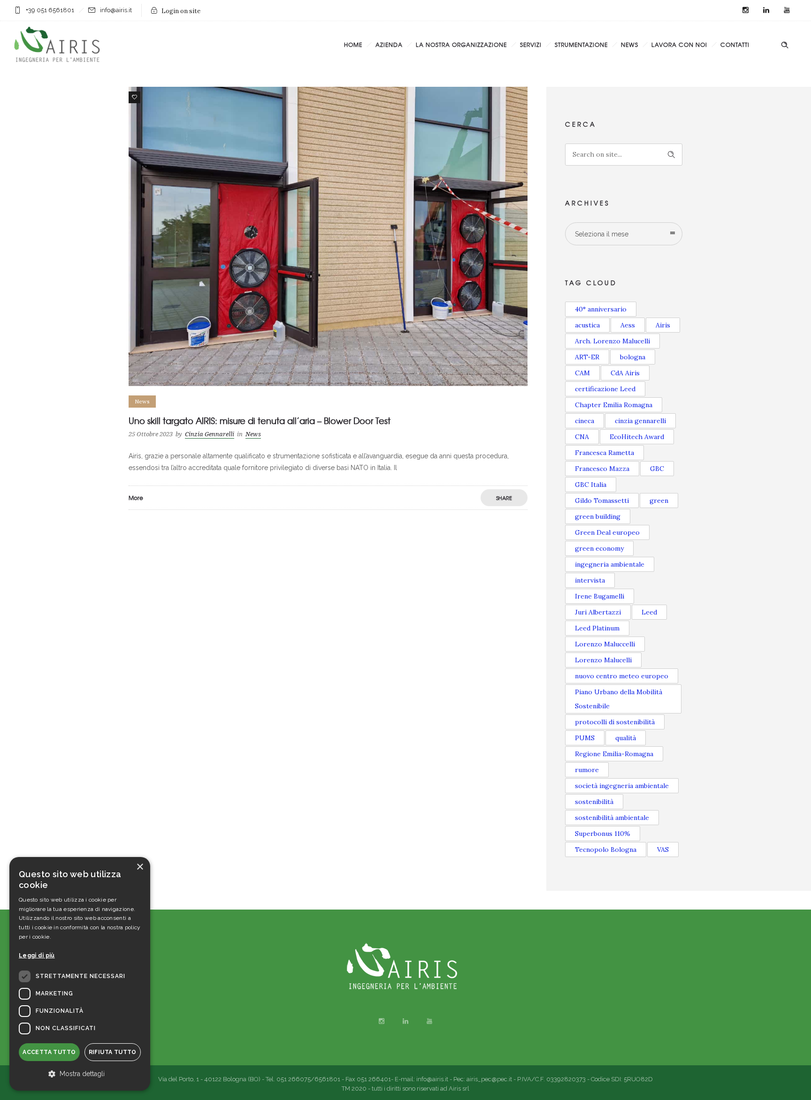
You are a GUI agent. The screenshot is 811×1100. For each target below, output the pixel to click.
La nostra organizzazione (461, 44)
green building (597, 516)
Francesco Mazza (602, 468)
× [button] (139, 867)
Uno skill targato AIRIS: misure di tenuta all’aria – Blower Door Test (259, 420)
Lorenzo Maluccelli (605, 644)
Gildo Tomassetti (602, 500)
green (659, 500)
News (629, 44)
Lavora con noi (679, 44)
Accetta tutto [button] (49, 1052)
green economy (599, 548)
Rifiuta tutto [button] (113, 1052)
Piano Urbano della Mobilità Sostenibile (618, 699)
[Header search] (784, 45)
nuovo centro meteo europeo (621, 676)
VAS (663, 849)
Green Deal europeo (607, 532)
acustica (587, 325)
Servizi (531, 44)
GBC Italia (590, 484)
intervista (590, 580)
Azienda (389, 44)
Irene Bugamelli (599, 596)
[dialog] (79, 974)
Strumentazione (581, 44)
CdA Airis (625, 373)
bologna (632, 357)
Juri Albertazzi (598, 612)
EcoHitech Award (637, 436)
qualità (625, 738)
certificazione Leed (605, 389)
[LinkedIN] (766, 10)
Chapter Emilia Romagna (613, 405)
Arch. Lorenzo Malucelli (612, 341)
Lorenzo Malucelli (603, 660)
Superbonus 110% (602, 833)
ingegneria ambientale (609, 564)
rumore (587, 770)
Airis (663, 325)
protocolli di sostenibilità (615, 722)
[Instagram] (745, 10)
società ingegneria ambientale (622, 785)
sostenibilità (594, 801)
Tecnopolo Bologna (605, 849)
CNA (582, 436)
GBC (657, 468)
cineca (584, 421)
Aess (627, 325)
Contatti (735, 44)
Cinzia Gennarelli (209, 434)
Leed (649, 612)
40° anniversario (601, 309)
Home (353, 44)
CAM (582, 373)
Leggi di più (37, 955)
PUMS (585, 738)
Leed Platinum (597, 628)
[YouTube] (786, 10)
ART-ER (587, 357)
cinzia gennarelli (640, 421)
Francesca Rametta (604, 452)
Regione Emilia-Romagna (614, 754)
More (136, 497)
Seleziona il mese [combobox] (601, 234)
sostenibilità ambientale (612, 817)
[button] (80, 1074)
